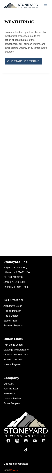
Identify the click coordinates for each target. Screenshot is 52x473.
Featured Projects (13, 325)
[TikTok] (26, 449)
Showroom (9, 393)
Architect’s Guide (12, 306)
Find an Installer (12, 311)
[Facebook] (8, 440)
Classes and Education (15, 354)
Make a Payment (12, 364)
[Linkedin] (43, 440)
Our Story (8, 383)
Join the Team (10, 388)
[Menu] (46, 5)
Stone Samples (11, 403)
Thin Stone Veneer (13, 344)
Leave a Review (12, 398)
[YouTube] (35, 440)
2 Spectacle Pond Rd (14, 267)
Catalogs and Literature (16, 349)
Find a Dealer (10, 315)
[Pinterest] (26, 440)
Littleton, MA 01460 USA (16, 272)
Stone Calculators (13, 359)
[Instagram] (17, 440)
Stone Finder (10, 320)
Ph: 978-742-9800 (13, 277)
